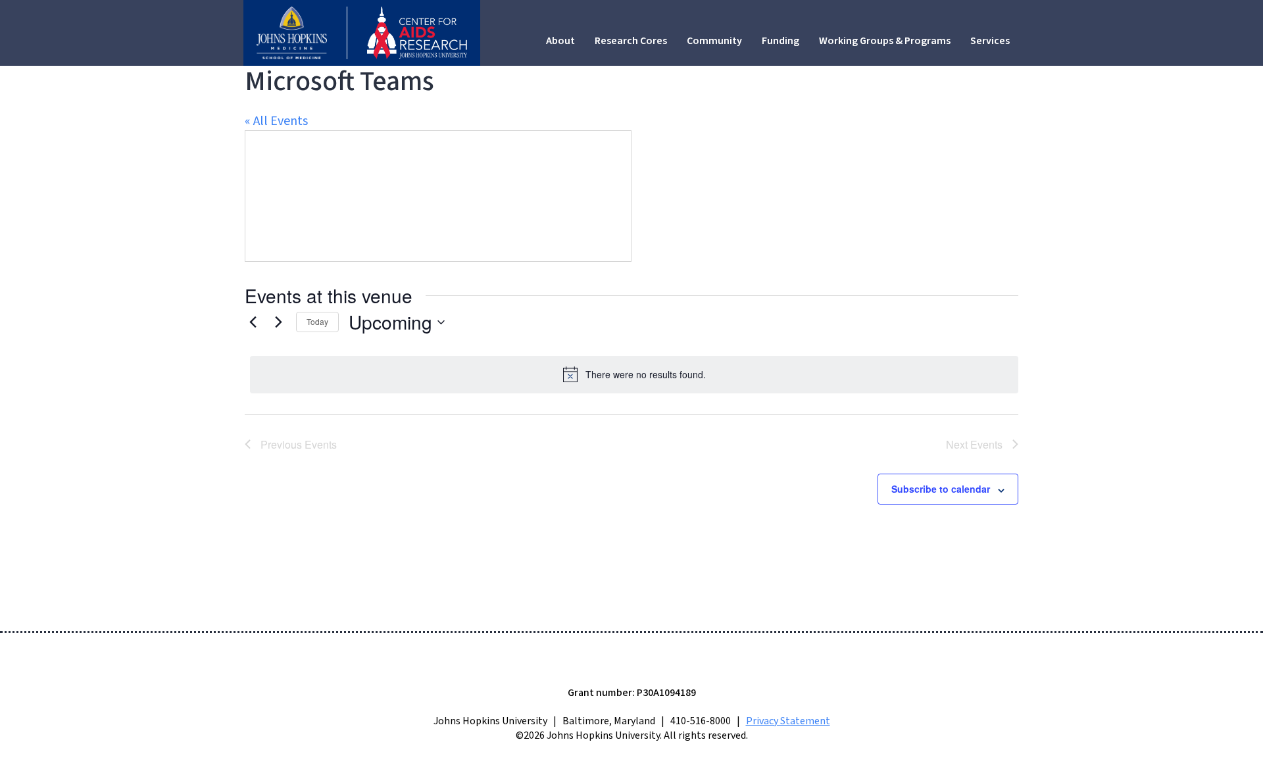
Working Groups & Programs (885, 41)
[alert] (634, 374)
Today (317, 321)
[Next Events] (278, 322)
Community (714, 41)
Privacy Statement (788, 721)
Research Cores (631, 41)
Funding (780, 41)
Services (990, 41)
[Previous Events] (252, 322)
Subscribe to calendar (940, 488)
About (560, 41)
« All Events (276, 121)
